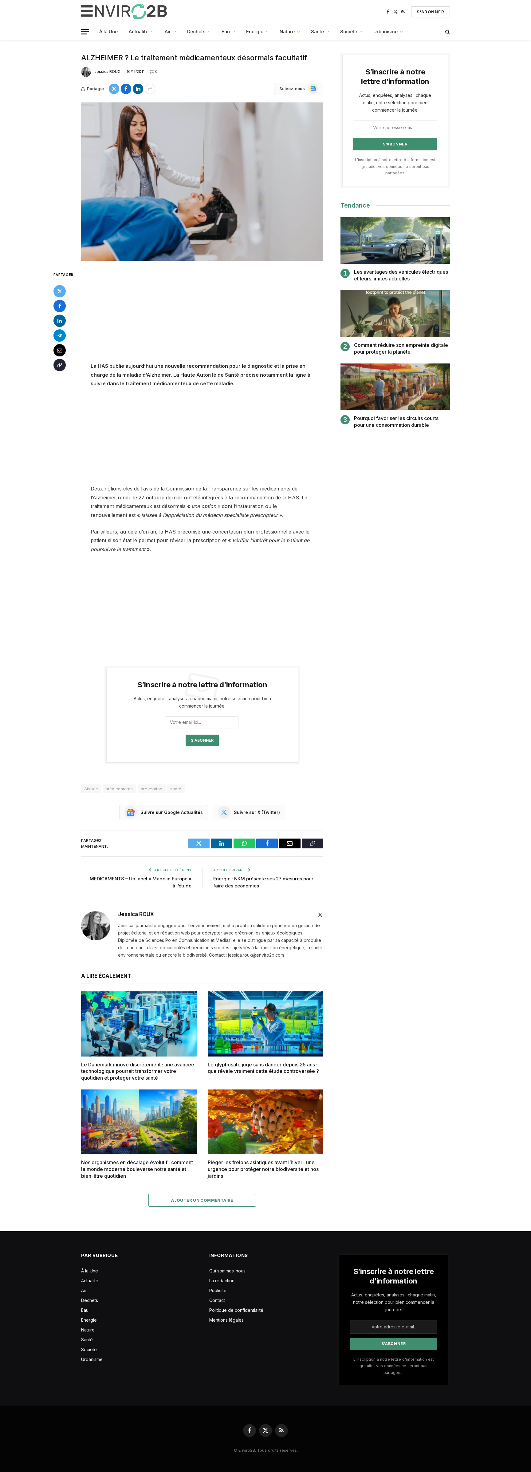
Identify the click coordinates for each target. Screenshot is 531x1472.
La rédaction (221, 1280)
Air (168, 31)
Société (348, 31)
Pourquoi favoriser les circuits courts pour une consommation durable (396, 421)
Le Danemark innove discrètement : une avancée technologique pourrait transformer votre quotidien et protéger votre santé (137, 1071)
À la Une (108, 31)
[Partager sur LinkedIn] (138, 89)
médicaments (119, 788)
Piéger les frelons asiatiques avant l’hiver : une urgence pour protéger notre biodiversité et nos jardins (263, 1169)
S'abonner (430, 11)
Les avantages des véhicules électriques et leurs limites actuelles (401, 275)
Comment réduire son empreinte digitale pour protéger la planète (401, 348)
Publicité (217, 1290)
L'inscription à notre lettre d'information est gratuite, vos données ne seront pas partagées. (395, 166)
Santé (317, 31)
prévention (152, 788)
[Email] (59, 350)
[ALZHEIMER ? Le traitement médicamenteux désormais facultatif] (202, 181)
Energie (254, 31)
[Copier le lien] (59, 365)
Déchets (196, 31)
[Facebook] (59, 306)
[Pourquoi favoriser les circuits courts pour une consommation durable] (395, 387)
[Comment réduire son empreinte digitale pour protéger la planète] (395, 313)
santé (176, 788)
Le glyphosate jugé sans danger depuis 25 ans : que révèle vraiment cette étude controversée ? (263, 1067)
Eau (226, 31)
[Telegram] (59, 335)
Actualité (138, 31)
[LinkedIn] (59, 320)
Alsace (91, 788)
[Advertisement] (202, 316)
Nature (287, 31)
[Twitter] (59, 291)
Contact (217, 1300)
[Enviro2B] (125, 11)
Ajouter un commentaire (202, 1200)
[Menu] (85, 32)
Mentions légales (226, 1320)
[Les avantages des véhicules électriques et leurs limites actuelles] (395, 240)
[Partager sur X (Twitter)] (114, 89)
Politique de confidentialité (236, 1310)
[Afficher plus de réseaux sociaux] (150, 89)
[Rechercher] (447, 32)
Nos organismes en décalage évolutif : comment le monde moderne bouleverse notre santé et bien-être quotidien (137, 1169)
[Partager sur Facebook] (126, 89)
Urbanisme (385, 31)
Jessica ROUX (107, 71)
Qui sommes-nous (227, 1270)
